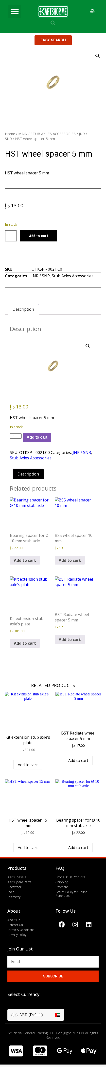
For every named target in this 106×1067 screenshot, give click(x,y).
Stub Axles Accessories (72, 276)
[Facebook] (61, 924)
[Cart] (92, 11)
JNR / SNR (41, 276)
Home (10, 133)
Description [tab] (23, 309)
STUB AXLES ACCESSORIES (53, 133)
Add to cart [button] (25, 560)
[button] (14, 11)
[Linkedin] (89, 924)
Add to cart (38, 235)
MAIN (22, 133)
